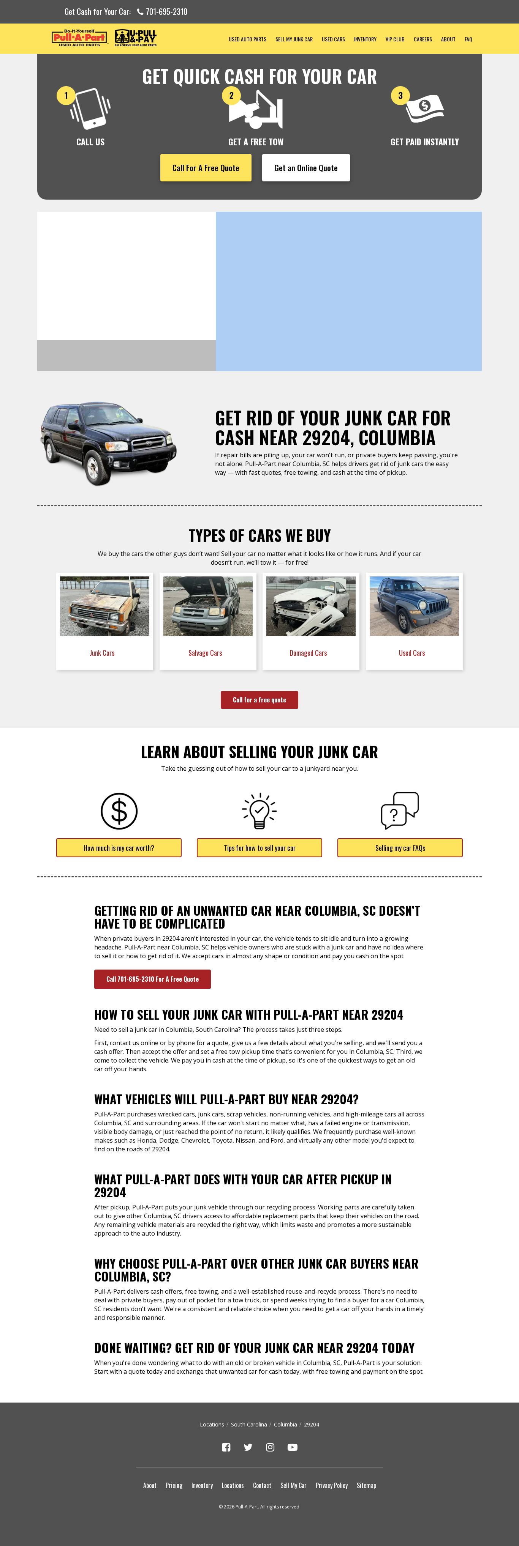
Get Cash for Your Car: (126, 12)
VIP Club (395, 39)
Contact (262, 1485)
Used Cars (333, 39)
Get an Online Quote (306, 167)
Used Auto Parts (247, 39)
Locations (212, 1424)
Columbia (285, 1424)
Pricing (174, 1485)
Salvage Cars (205, 653)
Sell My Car (293, 1485)
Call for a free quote (259, 699)
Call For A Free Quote (205, 167)
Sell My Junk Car (294, 39)
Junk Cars (103, 653)
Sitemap (366, 1485)
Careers (423, 39)
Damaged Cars (309, 653)
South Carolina (249, 1424)
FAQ (468, 39)
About (448, 39)
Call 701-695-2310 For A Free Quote (152, 979)
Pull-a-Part (131, 37)
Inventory (365, 39)
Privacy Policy (332, 1485)
